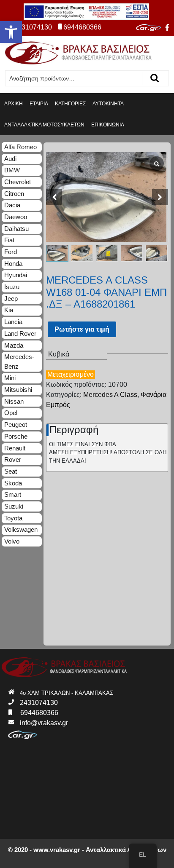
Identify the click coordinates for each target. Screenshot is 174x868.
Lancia (13, 321)
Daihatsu (16, 228)
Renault (14, 448)
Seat (10, 471)
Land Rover (20, 333)
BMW (12, 170)
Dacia (12, 205)
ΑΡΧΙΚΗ (13, 104)
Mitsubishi (18, 389)
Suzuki (13, 506)
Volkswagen (21, 529)
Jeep (11, 298)
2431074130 (33, 27)
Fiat (9, 240)
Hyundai (15, 275)
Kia (8, 309)
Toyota (13, 518)
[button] (11, 32)
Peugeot (15, 424)
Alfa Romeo (20, 146)
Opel (10, 412)
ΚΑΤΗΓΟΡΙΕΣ (70, 104)
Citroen (14, 193)
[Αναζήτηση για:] (73, 78)
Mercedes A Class (110, 394)
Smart (12, 494)
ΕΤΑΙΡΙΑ (39, 104)
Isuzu (11, 286)
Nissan (14, 401)
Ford (10, 251)
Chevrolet (17, 181)
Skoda (13, 483)
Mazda (13, 345)
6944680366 (82, 27)
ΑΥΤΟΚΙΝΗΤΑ (108, 104)
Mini (10, 377)
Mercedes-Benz (19, 361)
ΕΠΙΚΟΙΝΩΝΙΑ (107, 125)
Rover (12, 459)
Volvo (11, 541)
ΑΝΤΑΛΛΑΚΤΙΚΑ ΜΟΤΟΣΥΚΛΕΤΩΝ (44, 125)
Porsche (15, 436)
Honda (13, 263)
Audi (10, 158)
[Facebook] (167, 28)
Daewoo (15, 216)
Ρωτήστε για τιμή (81, 329)
